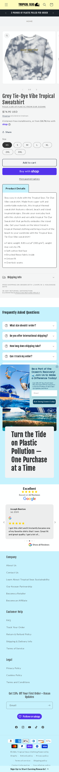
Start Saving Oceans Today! (44, 402)
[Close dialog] (57, 366)
